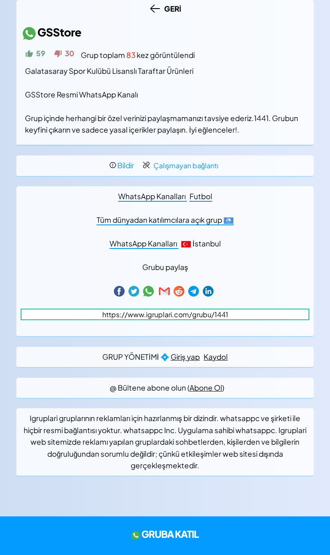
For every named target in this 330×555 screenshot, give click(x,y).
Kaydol (216, 356)
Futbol (200, 196)
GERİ (171, 8)
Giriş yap (185, 356)
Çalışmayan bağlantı (185, 165)
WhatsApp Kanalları (152, 196)
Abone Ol (205, 387)
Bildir (125, 165)
